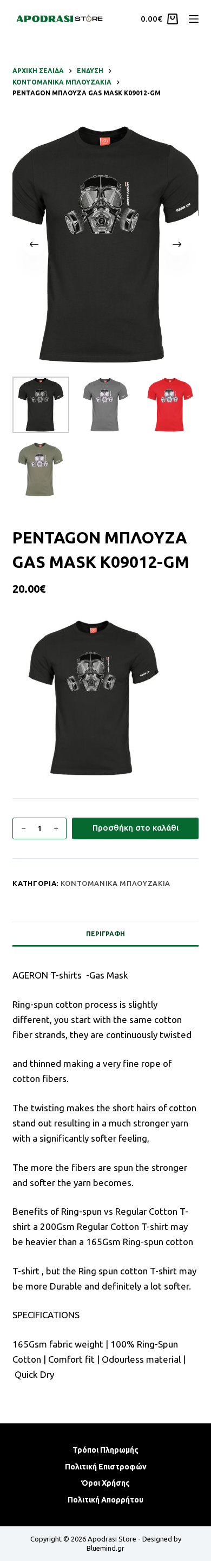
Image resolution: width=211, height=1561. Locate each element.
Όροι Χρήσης (105, 1483)
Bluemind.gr (105, 1548)
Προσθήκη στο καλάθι (136, 827)
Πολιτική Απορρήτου (105, 1499)
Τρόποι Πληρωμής (105, 1450)
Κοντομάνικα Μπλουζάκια (115, 883)
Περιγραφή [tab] (105, 933)
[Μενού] (194, 19)
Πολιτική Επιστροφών (106, 1466)
